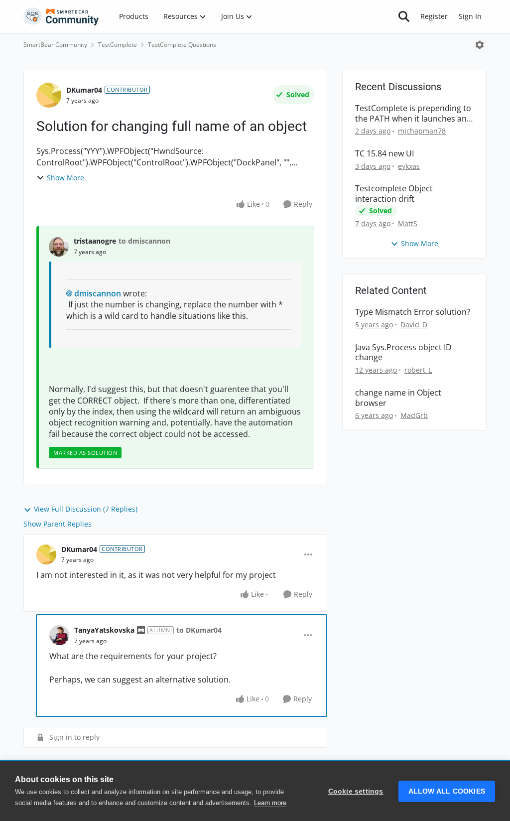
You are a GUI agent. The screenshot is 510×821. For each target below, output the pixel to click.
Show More (65, 177)
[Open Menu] (480, 45)
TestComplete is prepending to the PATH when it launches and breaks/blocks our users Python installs (413, 113)
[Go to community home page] (61, 16)
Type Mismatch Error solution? (412, 312)
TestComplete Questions (182, 44)
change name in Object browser (398, 398)
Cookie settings (355, 791)
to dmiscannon (144, 241)
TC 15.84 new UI (384, 153)
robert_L (418, 370)
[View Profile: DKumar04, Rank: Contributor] (48, 95)
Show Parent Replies (57, 524)
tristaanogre (95, 241)
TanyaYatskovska (104, 630)
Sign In (470, 16)
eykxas (409, 166)
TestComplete (117, 44)
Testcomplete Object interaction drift (394, 193)
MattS (407, 223)
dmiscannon (97, 293)
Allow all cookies (446, 791)
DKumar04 (84, 90)
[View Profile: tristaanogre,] (59, 247)
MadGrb (414, 415)
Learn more (270, 803)
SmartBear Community (55, 44)
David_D (413, 324)
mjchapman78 (422, 131)
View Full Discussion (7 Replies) (85, 509)
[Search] (404, 16)
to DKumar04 (199, 630)
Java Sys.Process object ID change (403, 352)
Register (434, 16)
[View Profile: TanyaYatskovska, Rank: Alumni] (59, 635)
